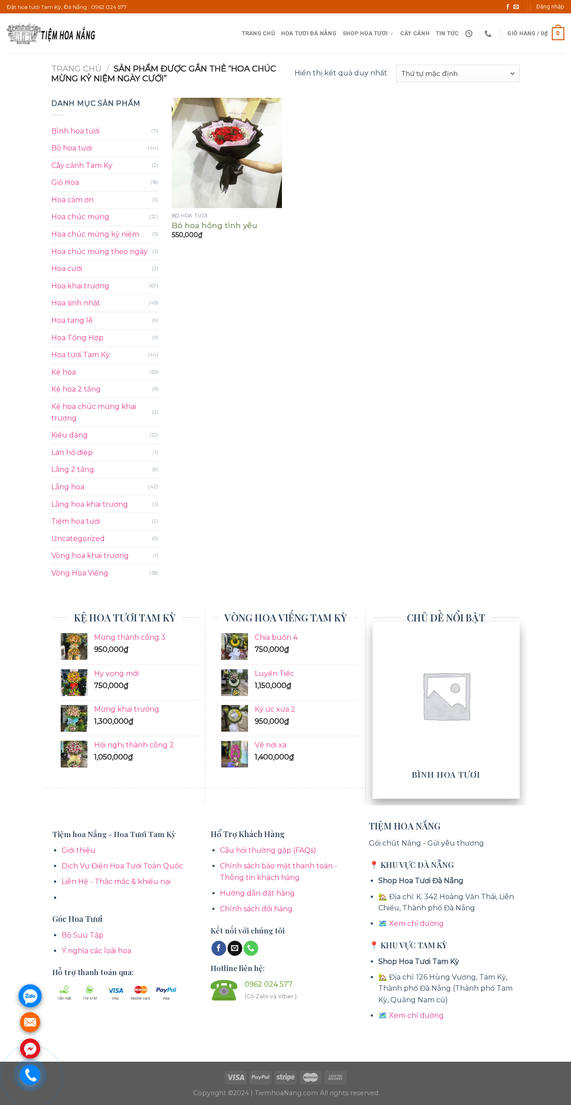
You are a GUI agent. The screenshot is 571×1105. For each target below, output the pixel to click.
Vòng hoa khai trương (90, 555)
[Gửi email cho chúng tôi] (516, 7)
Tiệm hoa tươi (75, 521)
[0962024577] (489, 33)
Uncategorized (78, 538)
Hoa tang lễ (72, 320)
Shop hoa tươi (365, 33)
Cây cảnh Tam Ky (81, 165)
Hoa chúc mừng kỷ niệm (95, 234)
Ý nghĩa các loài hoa (96, 951)
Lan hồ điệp (72, 452)
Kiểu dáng (69, 435)
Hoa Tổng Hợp (77, 338)
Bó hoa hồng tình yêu (214, 225)
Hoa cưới (66, 268)
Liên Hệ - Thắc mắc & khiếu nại (116, 881)
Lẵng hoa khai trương (89, 504)
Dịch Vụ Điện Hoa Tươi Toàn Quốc (122, 866)
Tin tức (447, 33)
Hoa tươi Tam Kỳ (80, 354)
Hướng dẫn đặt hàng (257, 893)
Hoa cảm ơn (72, 200)
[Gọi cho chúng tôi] (251, 948)
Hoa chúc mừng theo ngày (99, 251)
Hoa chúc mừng (80, 217)
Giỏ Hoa (65, 182)
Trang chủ (258, 33)
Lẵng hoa (67, 487)
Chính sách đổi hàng (256, 909)
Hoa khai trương (80, 286)
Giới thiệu (78, 850)
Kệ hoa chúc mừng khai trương (93, 412)
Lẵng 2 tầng (72, 469)
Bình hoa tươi (75, 131)
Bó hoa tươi (71, 148)
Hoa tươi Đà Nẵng (308, 33)
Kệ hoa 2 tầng (76, 389)
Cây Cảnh (415, 33)
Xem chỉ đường (416, 923)
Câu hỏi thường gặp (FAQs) (268, 850)
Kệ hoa (63, 372)
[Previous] (377, 709)
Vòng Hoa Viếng (79, 573)
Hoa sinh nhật (75, 303)
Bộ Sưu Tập (82, 935)
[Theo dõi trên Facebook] (507, 7)
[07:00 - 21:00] (470, 33)
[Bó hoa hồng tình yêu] (227, 153)
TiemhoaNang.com (287, 1093)
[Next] (514, 709)
